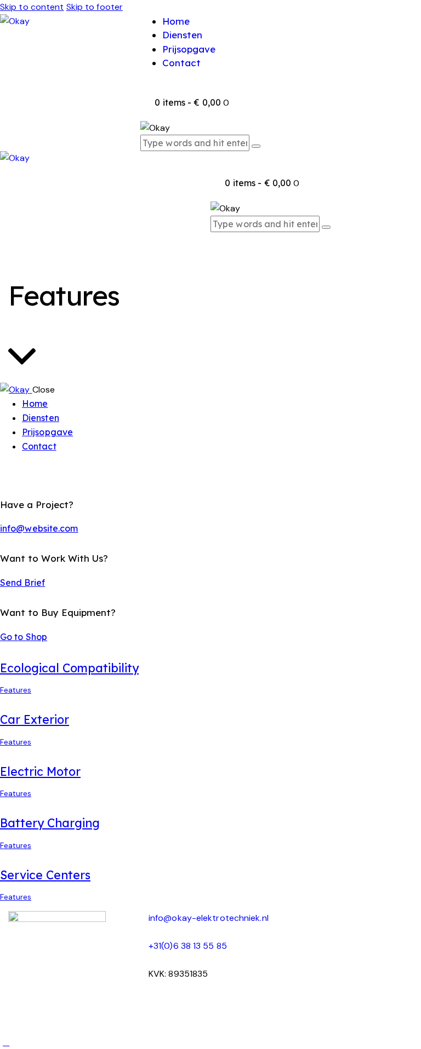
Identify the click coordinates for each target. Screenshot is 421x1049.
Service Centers (45, 875)
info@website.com (39, 528)
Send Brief (22, 582)
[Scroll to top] (6, 1042)
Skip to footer (94, 7)
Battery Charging (50, 823)
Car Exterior (34, 719)
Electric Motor (40, 771)
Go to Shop (23, 636)
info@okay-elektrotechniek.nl (209, 918)
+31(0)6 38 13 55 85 (188, 946)
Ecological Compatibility (69, 668)
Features (15, 690)
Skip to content (32, 7)
